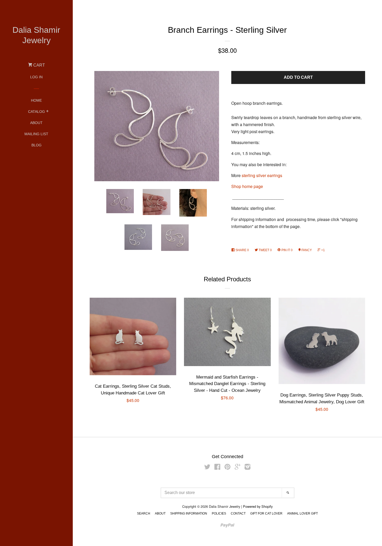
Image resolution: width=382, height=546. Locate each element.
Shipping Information (188, 513)
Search (143, 513)
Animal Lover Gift (302, 513)
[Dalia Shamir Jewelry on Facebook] (217, 468)
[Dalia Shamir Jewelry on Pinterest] (227, 468)
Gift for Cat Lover (266, 513)
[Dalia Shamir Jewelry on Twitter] (207, 468)
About (36, 123)
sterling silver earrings (262, 175)
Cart (38, 65)
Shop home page (247, 186)
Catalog (36, 111)
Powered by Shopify (258, 506)
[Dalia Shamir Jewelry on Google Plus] (237, 468)
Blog (36, 145)
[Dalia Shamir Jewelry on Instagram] (247, 468)
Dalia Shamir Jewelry (36, 35)
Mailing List (36, 134)
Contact (238, 513)
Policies (219, 513)
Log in (36, 77)
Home (36, 100)
